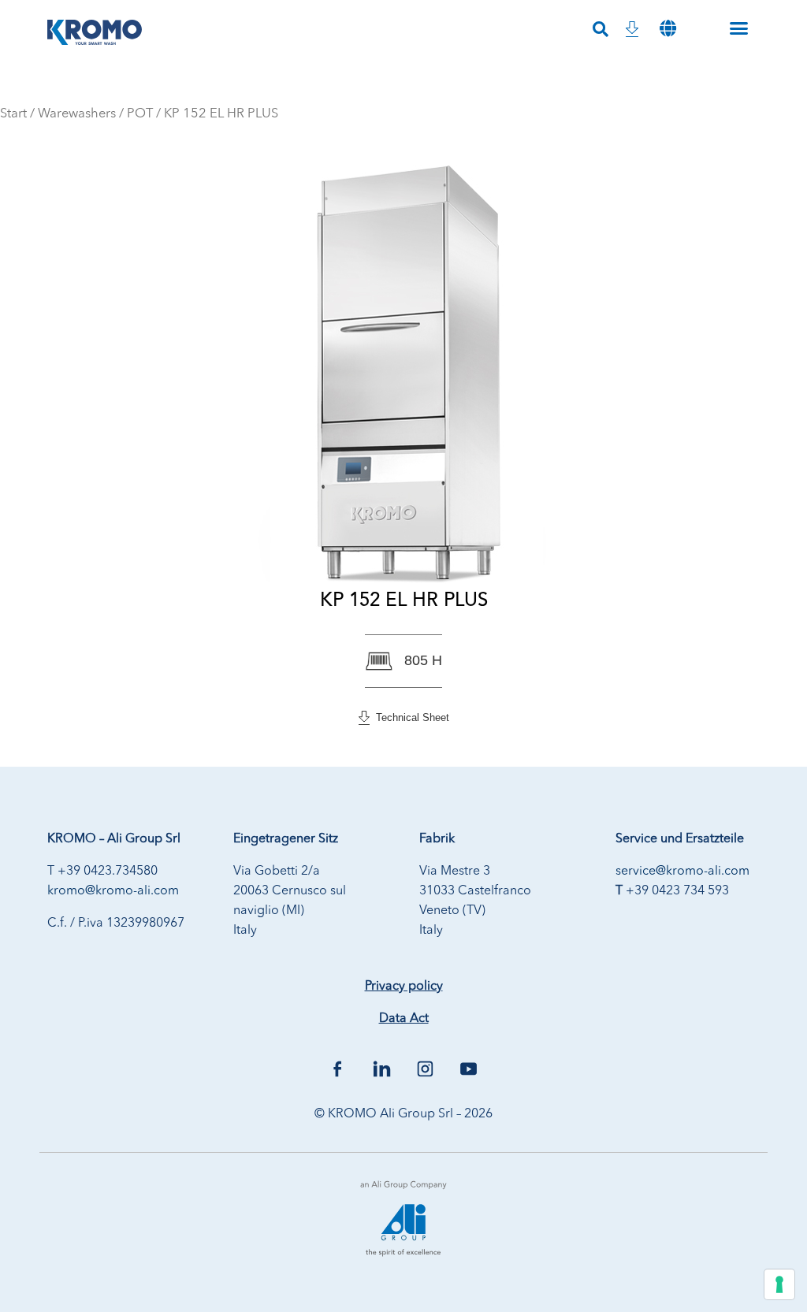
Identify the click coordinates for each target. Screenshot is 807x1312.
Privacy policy (404, 986)
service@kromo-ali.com (682, 871)
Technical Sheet (409, 717)
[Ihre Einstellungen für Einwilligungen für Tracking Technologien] (779, 1284)
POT (140, 114)
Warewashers (77, 114)
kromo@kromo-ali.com (113, 891)
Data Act (404, 1019)
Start (13, 114)
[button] (668, 28)
